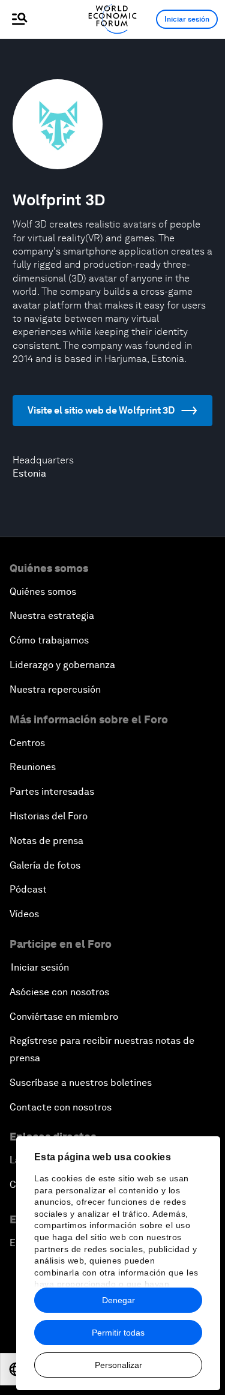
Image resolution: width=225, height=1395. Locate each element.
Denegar (118, 1300)
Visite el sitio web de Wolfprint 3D (101, 410)
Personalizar (118, 1365)
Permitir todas (118, 1332)
